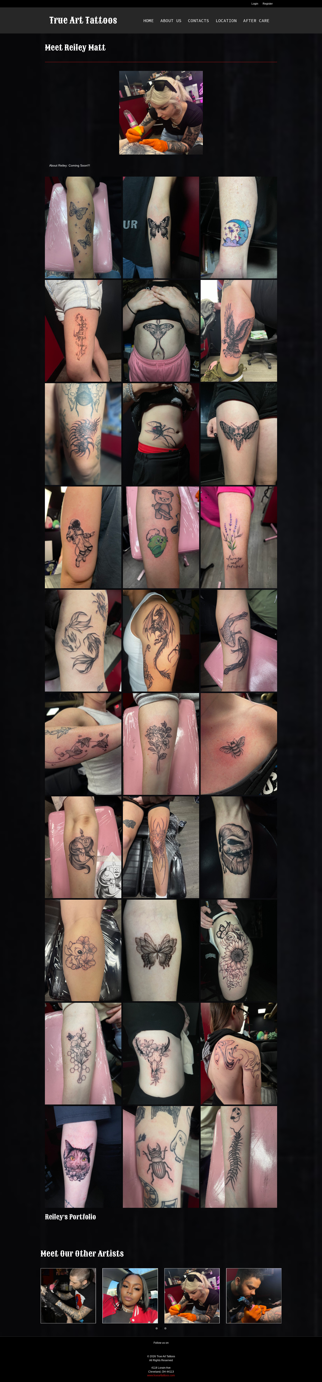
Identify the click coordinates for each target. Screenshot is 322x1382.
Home (148, 20)
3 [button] (165, 1328)
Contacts (198, 20)
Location (226, 20)
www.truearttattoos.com (161, 1375)
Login (254, 3)
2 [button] (161, 1328)
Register (268, 3)
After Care (256, 20)
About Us (170, 20)
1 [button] (157, 1328)
